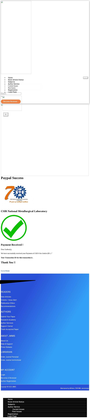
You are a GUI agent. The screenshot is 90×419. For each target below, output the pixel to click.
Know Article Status (16, 402)
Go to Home (5, 271)
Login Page (12, 92)
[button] (45, 391)
